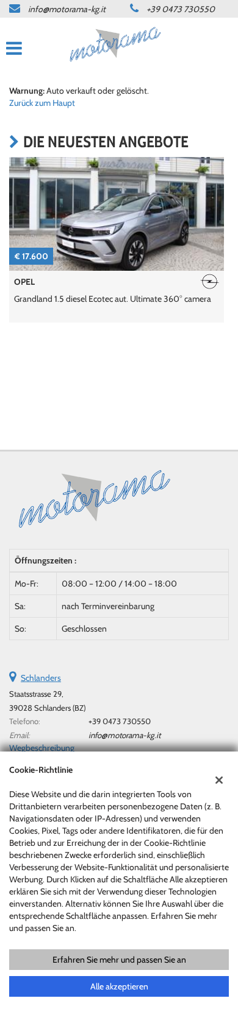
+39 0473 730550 (180, 9)
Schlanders (41, 677)
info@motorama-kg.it (67, 9)
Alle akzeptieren (119, 986)
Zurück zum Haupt (42, 102)
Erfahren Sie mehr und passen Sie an (119, 959)
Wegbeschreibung (41, 747)
